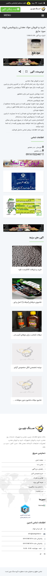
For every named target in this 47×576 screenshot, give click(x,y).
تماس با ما (40, 465)
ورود (33, 3)
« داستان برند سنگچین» (36, 487)
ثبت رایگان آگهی (9, 9)
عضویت (40, 3)
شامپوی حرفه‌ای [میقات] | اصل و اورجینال (25, 302)
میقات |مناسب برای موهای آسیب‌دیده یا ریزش (23, 335)
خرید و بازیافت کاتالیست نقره (30, 269)
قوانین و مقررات (38, 478)
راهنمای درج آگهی (37, 469)
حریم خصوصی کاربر (37, 474)
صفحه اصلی (39, 460)
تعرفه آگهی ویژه (38, 482)
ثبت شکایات (39, 491)
